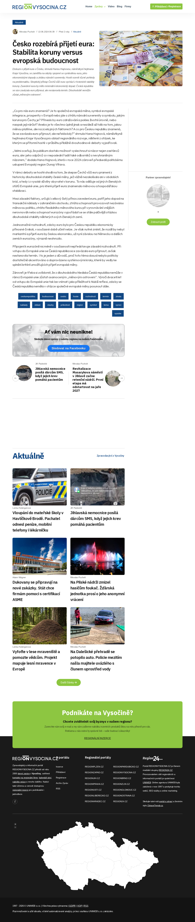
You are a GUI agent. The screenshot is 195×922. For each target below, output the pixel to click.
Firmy (128, 6)
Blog (119, 6)
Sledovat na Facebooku (68, 348)
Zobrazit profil (158, 222)
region (80, 305)
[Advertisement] (68, 422)
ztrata (118, 296)
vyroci (118, 305)
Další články (67, 682)
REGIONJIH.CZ (92, 778)
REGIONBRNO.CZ (122, 778)
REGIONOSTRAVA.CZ (124, 795)
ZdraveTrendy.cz (155, 805)
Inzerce (59, 766)
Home (88, 6)
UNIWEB (147, 782)
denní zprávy (24, 773)
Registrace (174, 6)
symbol (93, 305)
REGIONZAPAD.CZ (94, 772)
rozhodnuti (90, 296)
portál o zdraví (165, 801)
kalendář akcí (45, 777)
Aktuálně (19, 22)
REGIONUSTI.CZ (93, 790)
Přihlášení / (161, 6)
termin (106, 296)
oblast (37, 305)
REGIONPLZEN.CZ (94, 766)
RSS (58, 788)
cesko (63, 296)
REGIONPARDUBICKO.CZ (126, 766)
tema (106, 305)
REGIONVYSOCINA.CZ (124, 772)
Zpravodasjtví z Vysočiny (110, 455)
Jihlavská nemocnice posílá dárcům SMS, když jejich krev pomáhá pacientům (50, 374)
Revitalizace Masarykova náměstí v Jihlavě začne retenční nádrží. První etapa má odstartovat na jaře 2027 (88, 380)
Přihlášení (61, 772)
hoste (75, 296)
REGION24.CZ (120, 801)
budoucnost (47, 296)
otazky (50, 305)
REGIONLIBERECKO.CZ (97, 795)
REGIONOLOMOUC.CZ (124, 790)
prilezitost (65, 305)
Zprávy (99, 6)
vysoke (118, 313)
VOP (79, 905)
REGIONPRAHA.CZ (94, 784)
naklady (24, 305)
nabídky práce (19, 782)
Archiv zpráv (62, 783)
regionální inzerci (20, 790)
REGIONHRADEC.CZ (95, 801)
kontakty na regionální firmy (25, 777)
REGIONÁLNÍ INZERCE (97, 738)
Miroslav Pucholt (27, 31)
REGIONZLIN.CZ (121, 784)
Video (111, 6)
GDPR (72, 905)
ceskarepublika (28, 296)
